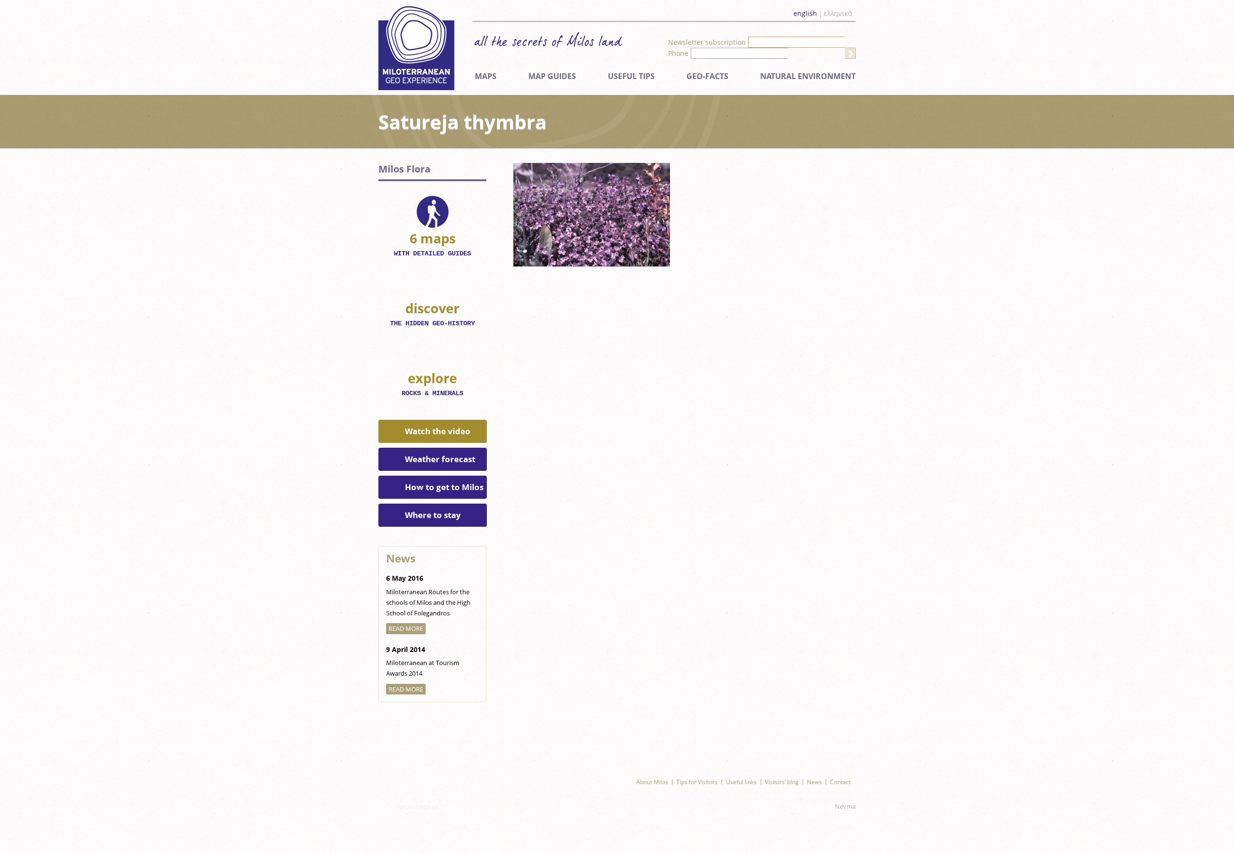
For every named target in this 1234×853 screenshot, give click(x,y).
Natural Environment (808, 76)
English (805, 13)
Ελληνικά (838, 13)
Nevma (845, 806)
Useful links (741, 782)
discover (432, 313)
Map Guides (552, 76)
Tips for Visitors (697, 782)
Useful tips (631, 76)
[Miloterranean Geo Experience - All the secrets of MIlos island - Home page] (416, 47)
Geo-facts (707, 76)
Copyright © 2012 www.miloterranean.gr (798, 795)
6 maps (432, 243)
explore (432, 383)
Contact (840, 782)
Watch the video (437, 431)
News (814, 782)
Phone (678, 53)
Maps (485, 76)
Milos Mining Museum (419, 770)
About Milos (652, 782)
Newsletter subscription (707, 42)
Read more (406, 628)
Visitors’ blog (782, 782)
